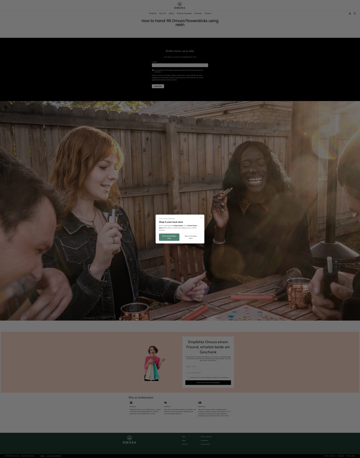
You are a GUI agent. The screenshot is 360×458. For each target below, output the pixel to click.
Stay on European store (191, 237)
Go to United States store (169, 237)
